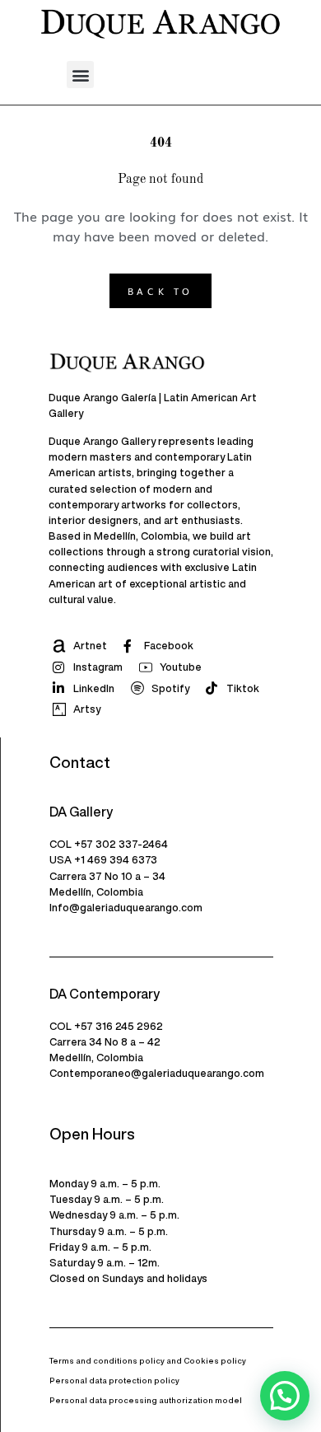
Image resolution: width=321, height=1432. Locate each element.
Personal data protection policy (114, 1380)
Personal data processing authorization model (145, 1400)
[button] (80, 74)
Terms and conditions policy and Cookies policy (147, 1360)
